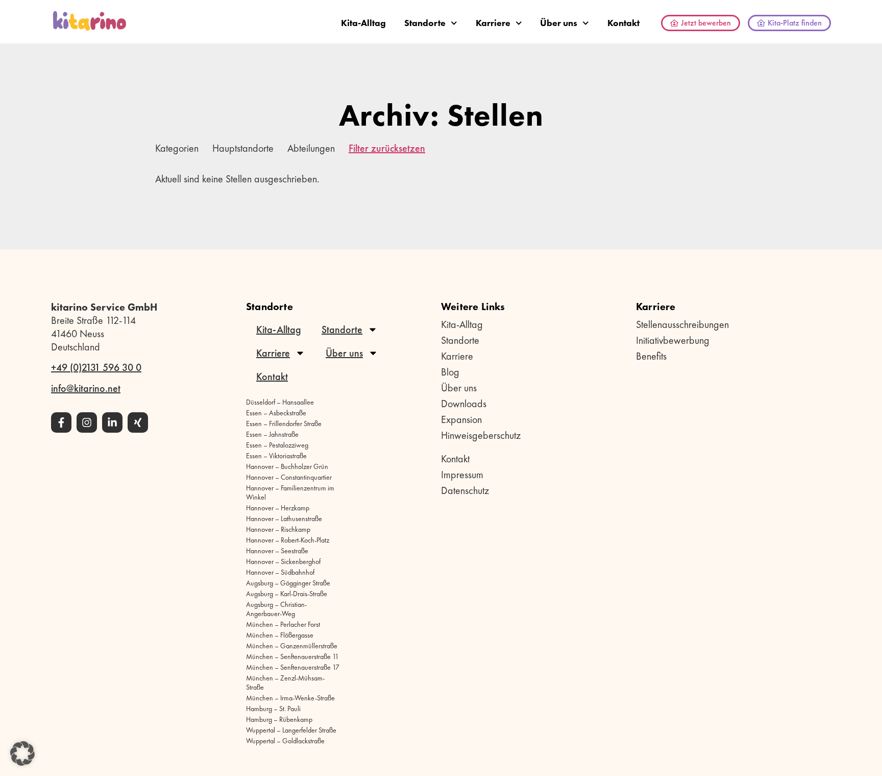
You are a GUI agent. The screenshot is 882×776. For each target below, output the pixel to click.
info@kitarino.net (85, 388)
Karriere (493, 23)
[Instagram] (87, 422)
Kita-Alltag (363, 23)
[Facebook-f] (61, 422)
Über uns (558, 23)
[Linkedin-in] (112, 422)
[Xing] (138, 422)
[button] (22, 753)
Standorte (425, 23)
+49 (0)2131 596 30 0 (96, 367)
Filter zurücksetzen (387, 148)
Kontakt (623, 23)
